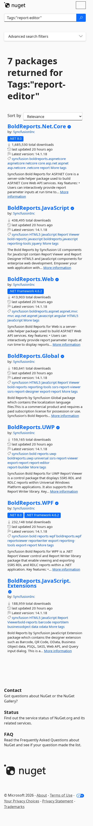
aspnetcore (16, 163)
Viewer (74, 234)
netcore (31, 163)
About (42, 795)
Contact (13, 690)
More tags (58, 167)
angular (60, 315)
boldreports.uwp (20, 458)
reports (43, 453)
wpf (52, 536)
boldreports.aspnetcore (47, 158)
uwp (52, 453)
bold (32, 453)
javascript (35, 239)
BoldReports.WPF (30, 502)
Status (11, 712)
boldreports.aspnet (44, 311)
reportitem (60, 622)
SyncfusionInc (24, 131)
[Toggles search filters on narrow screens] (81, 36)
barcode (44, 622)
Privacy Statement (57, 801)
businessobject (18, 626)
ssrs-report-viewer (66, 387)
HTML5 (35, 234)
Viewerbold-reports (22, 622)
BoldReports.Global (33, 355)
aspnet (63, 163)
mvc (10, 315)
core (41, 163)
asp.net (51, 163)
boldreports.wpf (68, 536)
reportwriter (37, 540)
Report (63, 234)
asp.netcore (16, 167)
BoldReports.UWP (31, 427)
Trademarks (14, 806)
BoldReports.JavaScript (38, 207)
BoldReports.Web (30, 279)
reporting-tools (19, 243)
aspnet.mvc (69, 311)
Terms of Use (61, 795)
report (45, 167)
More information (57, 267)
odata (43, 626)
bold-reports (17, 239)
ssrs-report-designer (23, 391)
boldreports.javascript (61, 239)
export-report (50, 391)
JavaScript (49, 234)
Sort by (14, 115)
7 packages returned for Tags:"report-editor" (36, 78)
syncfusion (20, 158)
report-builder (18, 467)
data (34, 626)
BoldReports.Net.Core (36, 126)
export (53, 540)
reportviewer (17, 540)
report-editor (39, 462)
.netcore (32, 167)
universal (41, 458)
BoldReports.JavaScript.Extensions (39, 583)
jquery (37, 243)
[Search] (81, 18)
